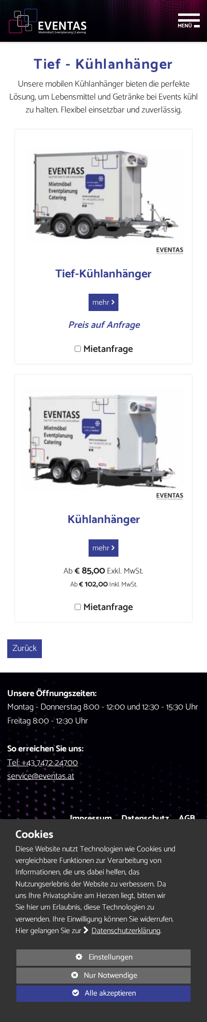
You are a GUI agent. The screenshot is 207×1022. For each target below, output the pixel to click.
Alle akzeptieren (76, 993)
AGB (187, 818)
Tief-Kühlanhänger (103, 274)
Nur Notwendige (76, 976)
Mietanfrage (108, 349)
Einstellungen (74, 957)
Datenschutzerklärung (125, 930)
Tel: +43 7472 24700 (42, 763)
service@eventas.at (40, 776)
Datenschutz (145, 818)
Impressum (91, 818)
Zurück (25, 648)
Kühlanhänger (103, 520)
